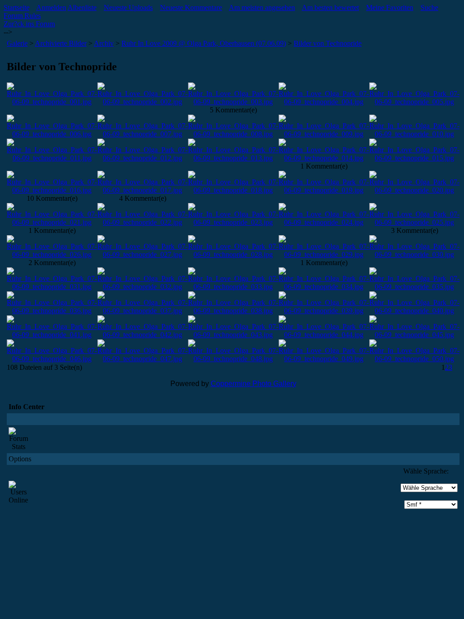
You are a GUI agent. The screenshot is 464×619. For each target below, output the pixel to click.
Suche (429, 7)
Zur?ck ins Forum (29, 24)
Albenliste (82, 7)
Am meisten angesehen (262, 7)
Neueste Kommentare (191, 7)
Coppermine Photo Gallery (253, 383)
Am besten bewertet (330, 7)
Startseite (16, 7)
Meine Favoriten (389, 7)
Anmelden (51, 7)
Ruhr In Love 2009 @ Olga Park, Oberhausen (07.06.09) (203, 43)
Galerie (17, 43)
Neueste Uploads (128, 7)
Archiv (104, 43)
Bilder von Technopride (328, 43)
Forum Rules (22, 15)
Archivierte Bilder (61, 43)
